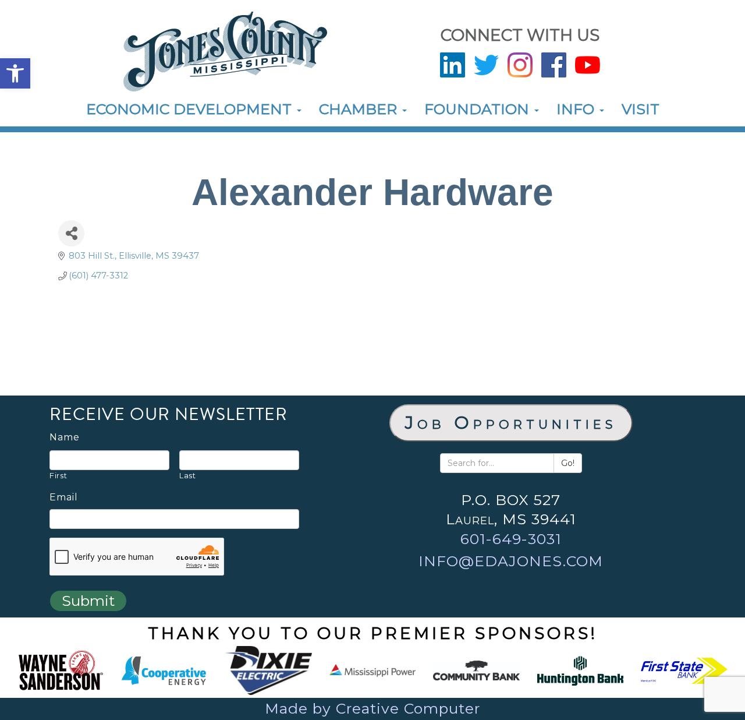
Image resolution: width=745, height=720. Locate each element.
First (58, 475)
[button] (15, 73)
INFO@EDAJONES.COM (510, 561)
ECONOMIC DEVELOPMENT (191, 109)
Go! (567, 463)
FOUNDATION (478, 109)
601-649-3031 (511, 539)
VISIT (640, 109)
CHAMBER (360, 109)
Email (63, 497)
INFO (577, 109)
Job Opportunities (511, 422)
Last (187, 475)
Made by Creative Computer (372, 708)
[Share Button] (71, 233)
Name (64, 437)
